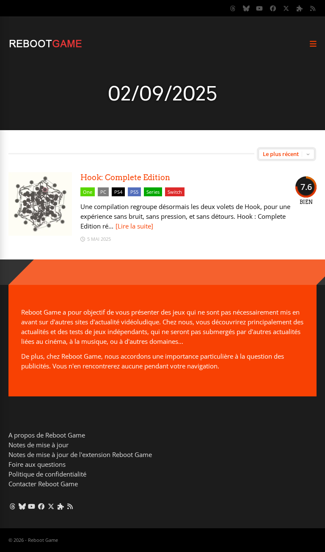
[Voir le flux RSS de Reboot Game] (313, 8)
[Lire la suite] (134, 226)
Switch (175, 192)
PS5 (134, 192)
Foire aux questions (37, 464)
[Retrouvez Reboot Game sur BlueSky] (246, 8)
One (87, 192)
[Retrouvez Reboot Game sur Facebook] (273, 8)
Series (153, 192)
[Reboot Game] (45, 46)
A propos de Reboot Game (46, 435)
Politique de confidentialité (47, 474)
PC (103, 192)
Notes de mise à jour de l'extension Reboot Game (80, 454)
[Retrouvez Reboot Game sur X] (286, 8)
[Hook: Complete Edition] (40, 233)
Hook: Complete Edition (125, 177)
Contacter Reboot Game (43, 484)
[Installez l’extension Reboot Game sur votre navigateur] (299, 8)
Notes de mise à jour (38, 444)
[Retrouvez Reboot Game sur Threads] (233, 8)
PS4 (118, 192)
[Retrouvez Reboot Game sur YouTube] (260, 8)
